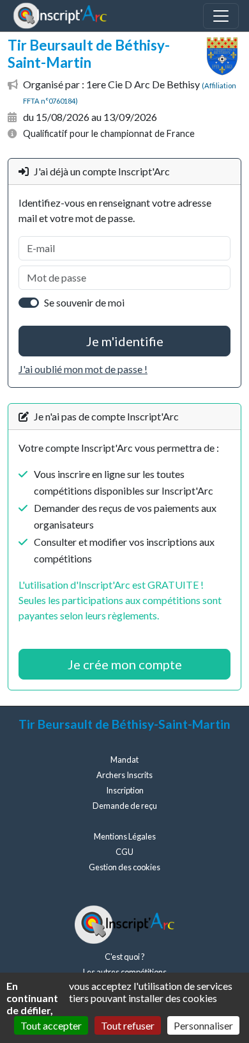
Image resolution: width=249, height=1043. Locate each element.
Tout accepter (51, 1025)
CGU (124, 852)
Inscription (125, 790)
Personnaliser (203, 1025)
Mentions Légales (125, 836)
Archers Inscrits (124, 775)
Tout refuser (128, 1025)
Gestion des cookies (124, 867)
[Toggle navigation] (221, 16)
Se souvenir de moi (84, 302)
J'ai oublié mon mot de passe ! (83, 369)
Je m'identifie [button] (124, 341)
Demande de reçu (125, 805)
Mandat (124, 759)
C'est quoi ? (125, 956)
